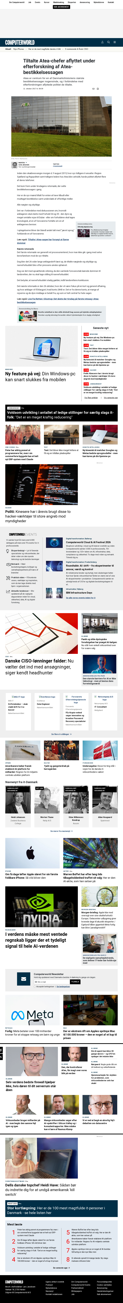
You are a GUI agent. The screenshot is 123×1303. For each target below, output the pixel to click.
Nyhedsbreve (99, 2)
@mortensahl (57, 166)
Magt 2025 (12, 1204)
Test (92, 345)
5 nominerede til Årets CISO (76, 49)
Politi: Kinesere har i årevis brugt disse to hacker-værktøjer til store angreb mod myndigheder (99, 376)
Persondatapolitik (104, 1282)
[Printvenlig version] (98, 89)
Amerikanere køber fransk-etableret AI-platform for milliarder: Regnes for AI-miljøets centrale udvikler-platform (92, 1242)
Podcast (49, 1285)
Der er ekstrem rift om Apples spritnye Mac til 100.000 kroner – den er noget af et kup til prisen (37, 1259)
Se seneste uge (60, 1268)
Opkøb (8, 763)
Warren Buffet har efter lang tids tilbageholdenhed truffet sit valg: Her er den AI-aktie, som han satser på (91, 1233)
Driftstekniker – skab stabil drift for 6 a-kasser (18, 707)
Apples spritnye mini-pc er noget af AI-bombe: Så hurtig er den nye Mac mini (91, 1250)
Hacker (93, 370)
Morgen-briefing (88, 909)
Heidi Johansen (18, 817)
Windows (9, 369)
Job (29, 2)
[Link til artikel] (41, 346)
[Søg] (108, 42)
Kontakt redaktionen (54, 1294)
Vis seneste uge (111, 398)
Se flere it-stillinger (60, 734)
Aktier (66, 871)
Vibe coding (10, 447)
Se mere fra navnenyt (60, 831)
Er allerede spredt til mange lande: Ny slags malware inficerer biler (90, 1259)
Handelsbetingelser (105, 1291)
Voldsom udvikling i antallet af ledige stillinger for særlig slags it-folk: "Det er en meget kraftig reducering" (101, 390)
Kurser (46, 2)
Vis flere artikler (91, 398)
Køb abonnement (61, 7)
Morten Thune (46, 817)
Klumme (84, 636)
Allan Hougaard (105, 817)
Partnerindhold (77, 1288)
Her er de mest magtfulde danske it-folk (44, 49)
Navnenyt (49, 1291)
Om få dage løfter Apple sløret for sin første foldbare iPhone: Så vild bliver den (35, 1241)
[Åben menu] (115, 42)
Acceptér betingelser (45, 986)
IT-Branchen (88, 763)
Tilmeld (75, 982)
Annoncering (85, 2)
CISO (7, 656)
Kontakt (111, 2)
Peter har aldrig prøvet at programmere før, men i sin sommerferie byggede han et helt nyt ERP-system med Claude (37, 1233)
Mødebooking (58, 2)
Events (37, 2)
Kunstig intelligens (99, 356)
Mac (65, 1028)
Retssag (8, 1028)
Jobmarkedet (96, 384)
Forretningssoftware (14, 1181)
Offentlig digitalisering (85, 227)
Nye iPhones (18, 49)
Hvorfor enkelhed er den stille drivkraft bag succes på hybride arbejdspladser (70, 312)
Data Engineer (43, 704)
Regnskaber (10, 930)
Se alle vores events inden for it (80, 598)
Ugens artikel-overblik (55, 1282)
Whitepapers (76, 1291)
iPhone (8, 871)
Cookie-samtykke (104, 1285)
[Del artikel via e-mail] (93, 89)
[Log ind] (102, 42)
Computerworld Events (80, 1285)
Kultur (47, 763)
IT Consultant (101, 707)
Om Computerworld (16, 2)
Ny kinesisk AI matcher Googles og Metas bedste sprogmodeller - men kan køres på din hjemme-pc (100, 362)
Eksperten (72, 2)
